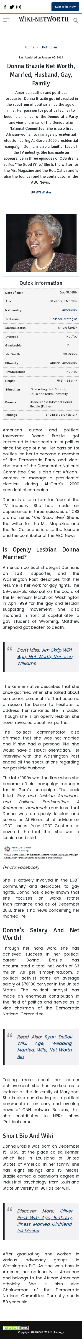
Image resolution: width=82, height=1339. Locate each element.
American (69, 310)
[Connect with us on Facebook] (5, 7)
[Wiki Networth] (43, 19)
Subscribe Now (65, 7)
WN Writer (43, 192)
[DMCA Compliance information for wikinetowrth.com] (41, 1328)
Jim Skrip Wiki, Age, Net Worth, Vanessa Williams (44, 656)
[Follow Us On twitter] (12, 7)
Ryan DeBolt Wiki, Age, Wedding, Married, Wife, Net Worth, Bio (44, 1047)
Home (30, 47)
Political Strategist (64, 319)
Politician (49, 47)
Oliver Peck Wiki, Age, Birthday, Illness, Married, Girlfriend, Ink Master (44, 1221)
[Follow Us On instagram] (18, 7)
